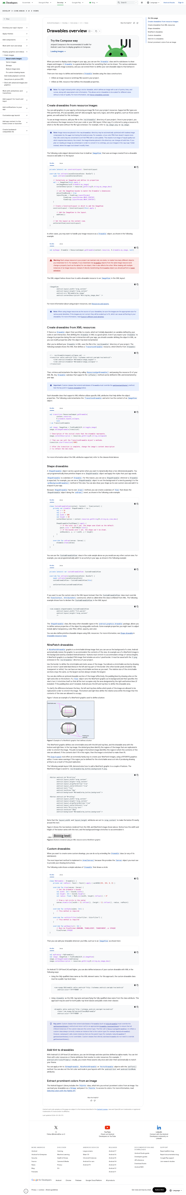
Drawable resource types (57, 636)
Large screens (88, 1151)
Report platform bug (167, 1151)
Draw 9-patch (55, 757)
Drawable (104, 62)
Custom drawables (74, 388)
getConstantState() (120, 385)
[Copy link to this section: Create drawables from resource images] (99, 105)
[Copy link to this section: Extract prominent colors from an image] (99, 1081)
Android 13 (112, 1165)
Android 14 (112, 1161)
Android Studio (169, 3)
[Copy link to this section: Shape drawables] (70, 466)
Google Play (76, 3)
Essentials (26, 3)
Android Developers (53, 23)
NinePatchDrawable (57, 650)
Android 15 (112, 1158)
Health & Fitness (62, 1158)
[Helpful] (134, 23)
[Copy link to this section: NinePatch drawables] (75, 645)
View (117, 490)
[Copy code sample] (137, 167)
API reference (139, 1160)
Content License (102, 1109)
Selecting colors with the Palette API (61, 1091)
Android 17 (112, 1151)
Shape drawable (127, 633)
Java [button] (61, 163)
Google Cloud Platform (94, 1180)
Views (36, 11)
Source (34, 1161)
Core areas (19, 11)
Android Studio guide (142, 1153)
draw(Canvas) (88, 860)
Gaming (60, 1151)
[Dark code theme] (135, 167)
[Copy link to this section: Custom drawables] (72, 849)
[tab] (52, 163)
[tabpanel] (93, 197)
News (33, 1165)
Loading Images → (58, 51)
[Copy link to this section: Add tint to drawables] (76, 1050)
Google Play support (167, 1158)
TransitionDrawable (94, 347)
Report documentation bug (169, 1154)
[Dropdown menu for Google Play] (84, 2)
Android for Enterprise (39, 1154)
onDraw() (79, 492)
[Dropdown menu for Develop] (66, 2)
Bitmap (73, 1088)
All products (110, 1180)
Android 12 (112, 1168)
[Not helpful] (137, 23)
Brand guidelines (52, 1190)
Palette (83, 1086)
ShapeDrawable (55, 471)
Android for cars (88, 1161)
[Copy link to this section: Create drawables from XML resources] (97, 327)
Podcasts (35, 1172)
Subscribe (159, 1190)
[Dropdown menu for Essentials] (33, 2)
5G (58, 1168)
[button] (13, 27)
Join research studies (167, 1161)
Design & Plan (44, 3)
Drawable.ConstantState (109, 1026)
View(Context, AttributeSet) (63, 598)
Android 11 (112, 1172)
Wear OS (86, 1154)
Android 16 (112, 1154)
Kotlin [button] (52, 163)
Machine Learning (63, 1154)
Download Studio (140, 1163)
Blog (93, 3)
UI (29, 11)
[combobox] (127, 3)
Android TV (87, 1165)
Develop (60, 3)
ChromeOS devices (89, 1158)
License (41, 1190)
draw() (81, 490)
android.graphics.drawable (110, 624)
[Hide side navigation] (26, 1191)
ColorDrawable (111, 1024)
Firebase (78, 1180)
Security (34, 1158)
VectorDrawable (106, 1067)
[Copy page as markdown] (96, 31)
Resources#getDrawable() (98, 372)
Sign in (180, 3)
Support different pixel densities (92, 317)
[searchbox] (14, 19)
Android (34, 1151)
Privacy (59, 1165)
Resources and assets (100, 304)
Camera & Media (63, 1161)
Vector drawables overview (99, 95)
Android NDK (139, 1167)
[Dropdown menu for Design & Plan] (52, 2)
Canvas (119, 860)
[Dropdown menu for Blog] (98, 2)
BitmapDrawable (71, 1067)
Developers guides (141, 1157)
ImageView (97, 153)
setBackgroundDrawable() (58, 483)
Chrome (68, 1180)
